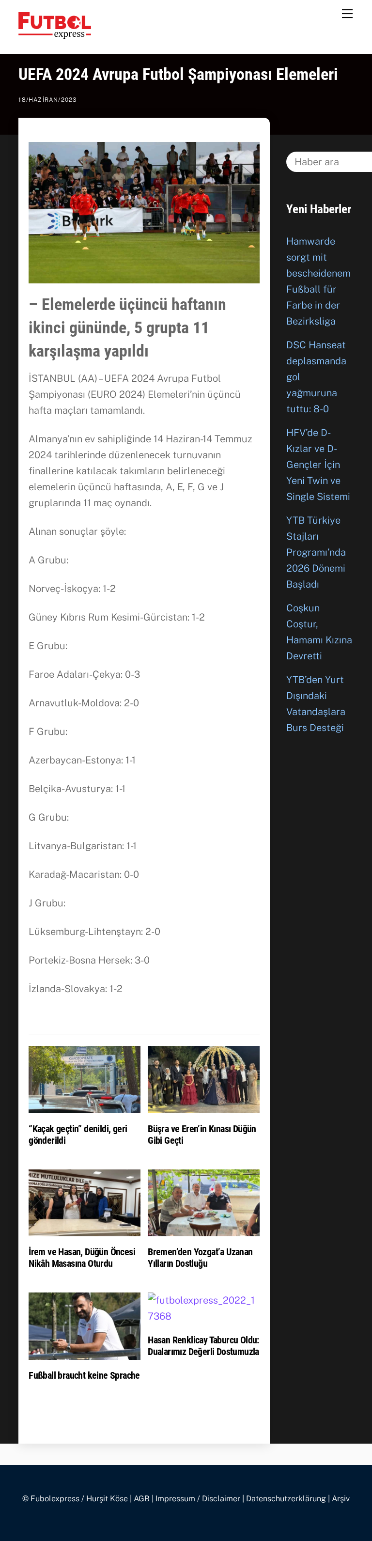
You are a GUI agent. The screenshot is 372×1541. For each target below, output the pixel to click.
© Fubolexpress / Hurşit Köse (75, 1498)
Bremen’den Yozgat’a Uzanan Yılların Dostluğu (200, 1257)
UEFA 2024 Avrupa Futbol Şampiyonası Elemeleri (178, 74)
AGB (142, 1498)
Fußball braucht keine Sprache (84, 1375)
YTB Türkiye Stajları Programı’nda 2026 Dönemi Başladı (316, 552)
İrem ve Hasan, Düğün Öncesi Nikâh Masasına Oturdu (82, 1257)
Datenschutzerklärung (286, 1498)
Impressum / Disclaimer (197, 1498)
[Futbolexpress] (54, 34)
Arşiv (341, 1498)
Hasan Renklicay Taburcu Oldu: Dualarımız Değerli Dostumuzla (203, 1345)
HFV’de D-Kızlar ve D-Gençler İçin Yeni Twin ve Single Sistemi (318, 464)
